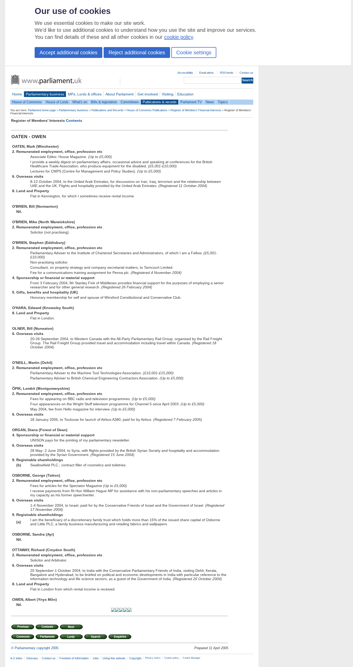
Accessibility (185, 72)
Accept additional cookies (68, 52)
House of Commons (27, 102)
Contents (74, 120)
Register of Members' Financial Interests (196, 110)
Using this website (114, 658)
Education (185, 94)
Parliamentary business (45, 94)
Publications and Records (107, 110)
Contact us (246, 72)
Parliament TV (191, 102)
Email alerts (206, 72)
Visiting (167, 94)
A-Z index (16, 658)
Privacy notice (152, 658)
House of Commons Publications (147, 110)
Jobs (96, 658)
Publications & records (160, 102)
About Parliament (119, 94)
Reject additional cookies (137, 52)
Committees (130, 102)
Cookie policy (171, 658)
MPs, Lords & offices (85, 94)
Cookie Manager (191, 658)
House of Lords (57, 102)
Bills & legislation (104, 102)
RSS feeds (226, 72)
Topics (223, 102)
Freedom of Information (74, 658)
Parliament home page (42, 110)
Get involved (147, 94)
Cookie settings (193, 52)
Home (17, 94)
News (210, 102)
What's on (79, 102)
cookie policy (178, 37)
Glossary (32, 658)
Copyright (135, 658)
